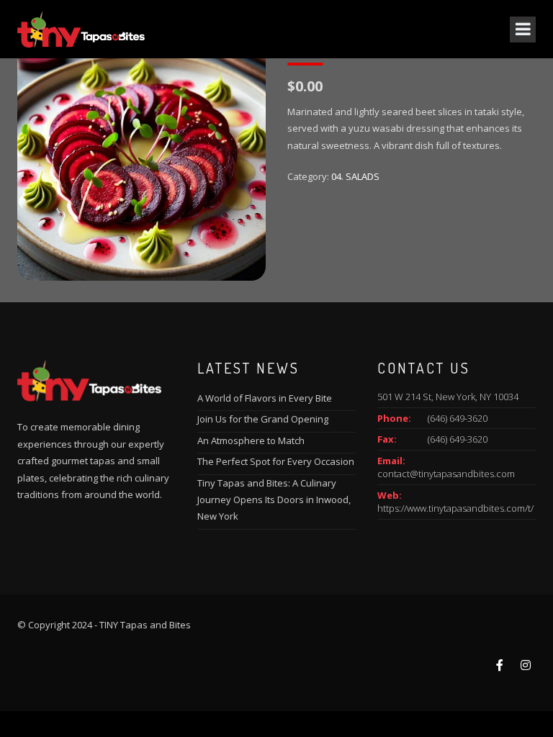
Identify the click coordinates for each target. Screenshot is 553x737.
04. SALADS (355, 176)
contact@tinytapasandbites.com (446, 473)
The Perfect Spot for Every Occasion (275, 461)
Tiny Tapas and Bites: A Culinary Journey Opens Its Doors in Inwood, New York (274, 499)
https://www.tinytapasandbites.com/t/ (455, 508)
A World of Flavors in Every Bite (264, 398)
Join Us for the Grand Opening (262, 418)
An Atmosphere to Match (251, 440)
